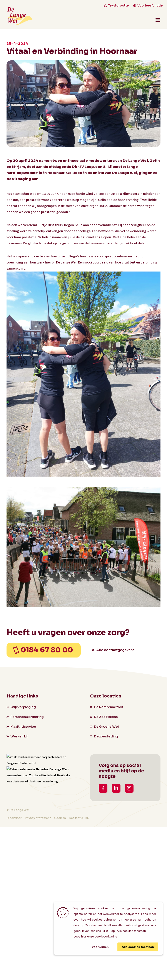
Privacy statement (38, 818)
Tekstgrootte (118, 5)
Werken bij (19, 736)
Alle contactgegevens (115, 650)
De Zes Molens (106, 717)
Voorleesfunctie (150, 5)
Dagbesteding (106, 736)
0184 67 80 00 (47, 650)
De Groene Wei (106, 726)
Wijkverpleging (23, 707)
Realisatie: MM (79, 818)
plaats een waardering (43, 781)
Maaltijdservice (23, 726)
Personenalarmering (27, 717)
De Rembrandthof (108, 707)
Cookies (60, 818)
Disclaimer (14, 818)
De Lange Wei (58, 769)
